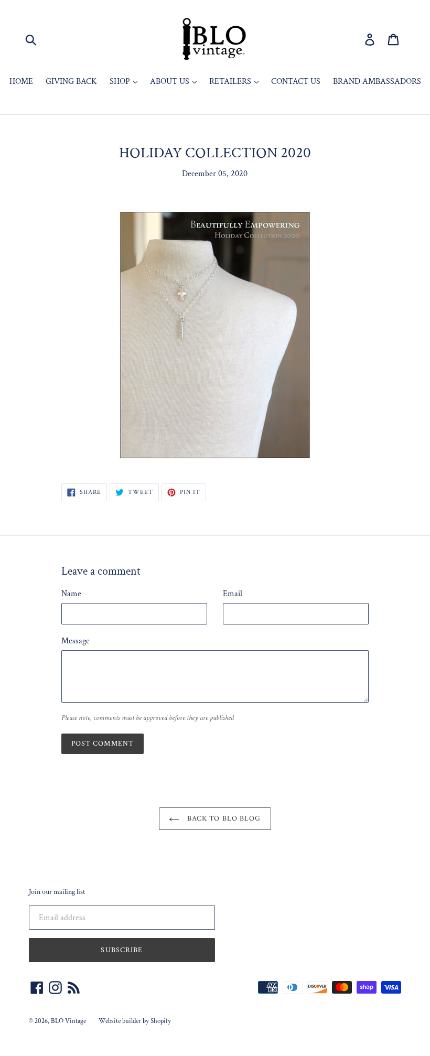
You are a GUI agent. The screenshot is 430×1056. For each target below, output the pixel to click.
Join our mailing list (57, 892)
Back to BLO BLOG (223, 818)
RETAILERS (231, 81)
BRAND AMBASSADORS (377, 81)
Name (71, 593)
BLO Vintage (68, 1021)
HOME (21, 81)
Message (75, 640)
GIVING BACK (71, 81)
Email (232, 593)
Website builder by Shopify (135, 1021)
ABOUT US (170, 81)
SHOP (121, 81)
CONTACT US (295, 81)
